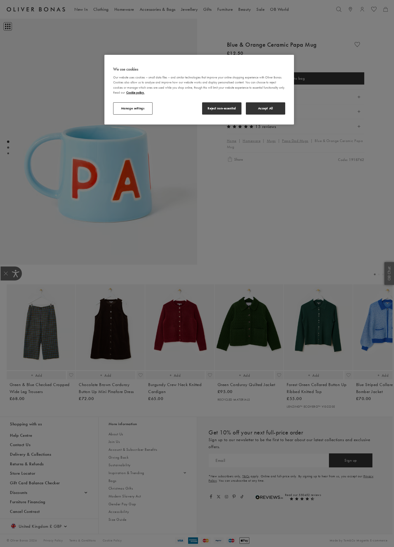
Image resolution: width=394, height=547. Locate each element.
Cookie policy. (135, 92)
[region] (199, 90)
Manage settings (133, 108)
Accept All (265, 108)
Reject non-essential (222, 108)
